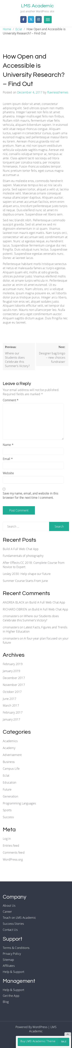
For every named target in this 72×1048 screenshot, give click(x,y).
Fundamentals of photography (23, 556)
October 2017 (12, 692)
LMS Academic (37, 5)
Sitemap (8, 960)
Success (8, 817)
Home (7, 29)
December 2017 (14, 678)
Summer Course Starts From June (25, 581)
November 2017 (14, 685)
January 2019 (11, 671)
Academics (10, 741)
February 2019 (13, 664)
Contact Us (10, 930)
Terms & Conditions (16, 948)
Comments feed (14, 853)
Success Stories (13, 924)
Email (8, 459)
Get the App (11, 996)
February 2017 (13, 712)
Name (8, 445)
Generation (10, 796)
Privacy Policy (12, 954)
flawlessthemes (57, 92)
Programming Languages (19, 803)
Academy (9, 748)
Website (8, 473)
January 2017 (11, 719)
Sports (7, 810)
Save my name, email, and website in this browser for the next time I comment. (30, 495)
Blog (6, 1002)
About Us (9, 906)
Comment (11, 400)
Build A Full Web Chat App (21, 549)
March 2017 (11, 705)
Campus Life (11, 769)
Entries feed (11, 846)
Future (7, 789)
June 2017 (9, 699)
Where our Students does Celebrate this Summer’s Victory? (31, 618)
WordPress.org (13, 859)
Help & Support (13, 972)
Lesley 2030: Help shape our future (27, 574)
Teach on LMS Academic (19, 918)
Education (9, 782)
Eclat (19, 29)
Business (9, 762)
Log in (7, 839)
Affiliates (9, 966)
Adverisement (12, 755)
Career (7, 912)
